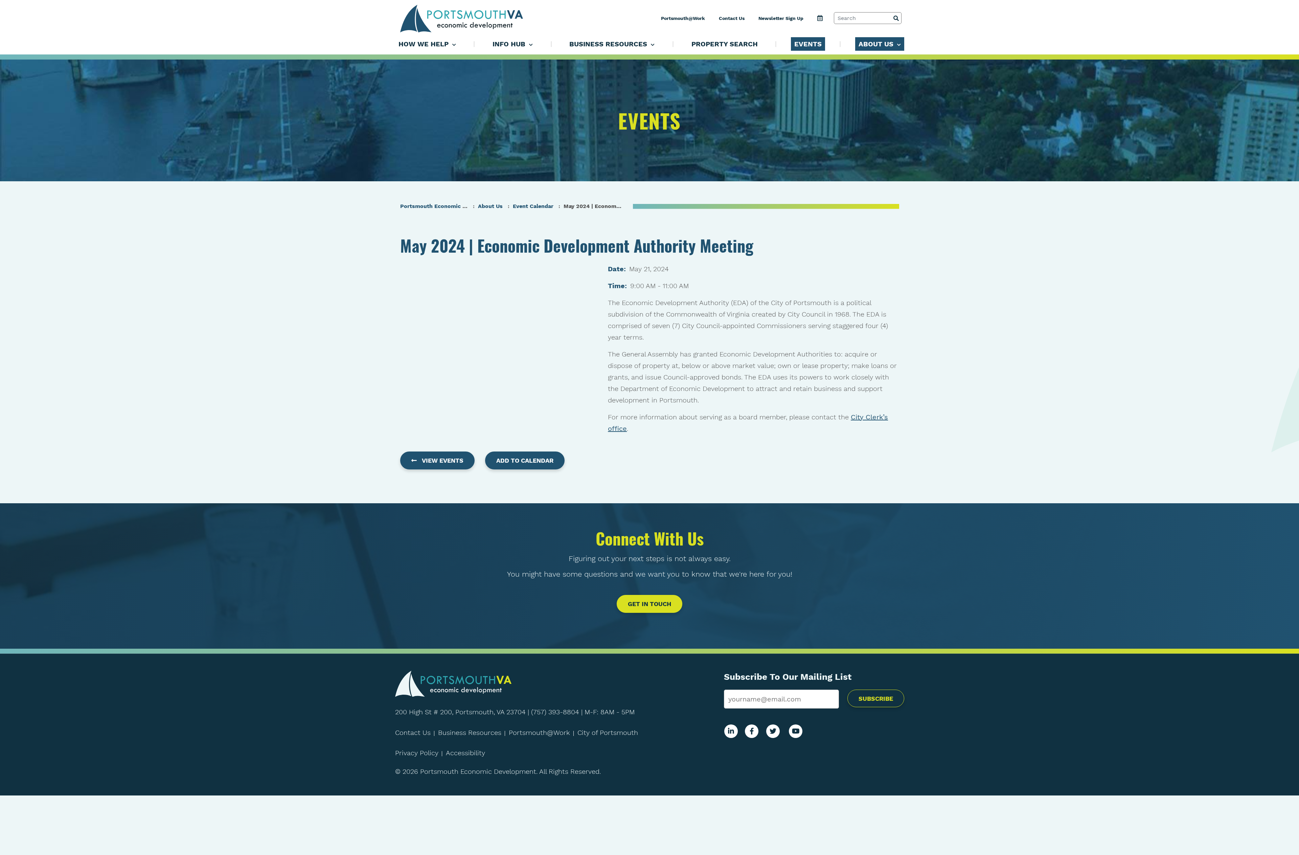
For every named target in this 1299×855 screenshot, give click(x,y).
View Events (442, 460)
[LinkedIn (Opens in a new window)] (731, 731)
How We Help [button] (424, 44)
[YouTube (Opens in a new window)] (796, 731)
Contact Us (732, 18)
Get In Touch (649, 603)
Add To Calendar (524, 460)
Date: (617, 269)
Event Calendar (533, 206)
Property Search (724, 44)
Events (808, 44)
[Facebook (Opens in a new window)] (752, 731)
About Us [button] (877, 44)
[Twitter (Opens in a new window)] (773, 731)
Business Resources (469, 733)
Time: (617, 286)
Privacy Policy (416, 753)
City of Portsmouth (607, 733)
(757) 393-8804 (555, 712)
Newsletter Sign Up (780, 18)
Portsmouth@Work (683, 18)
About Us (490, 206)
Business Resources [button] (609, 44)
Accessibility (465, 753)
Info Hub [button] (510, 44)
